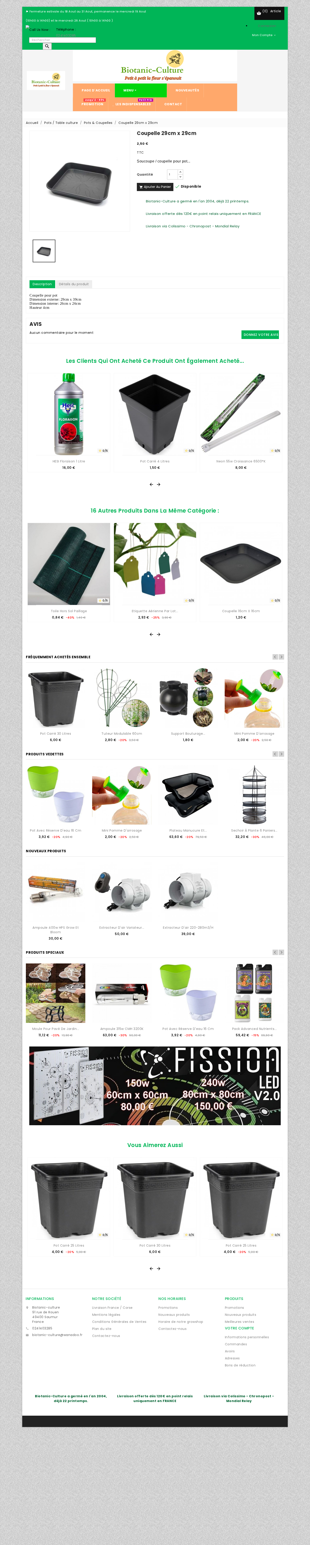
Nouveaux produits (174, 1314)
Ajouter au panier (155, 186)
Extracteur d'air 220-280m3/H (188, 927)
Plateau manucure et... (188, 830)
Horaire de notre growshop (180, 1321)
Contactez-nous (106, 1336)
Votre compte (239, 1328)
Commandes (236, 1344)
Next (281, 657)
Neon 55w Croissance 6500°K (241, 461)
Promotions (168, 1307)
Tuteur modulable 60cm (121, 733)
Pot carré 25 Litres (69, 1245)
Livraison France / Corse (112, 1307)
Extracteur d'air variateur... (121, 927)
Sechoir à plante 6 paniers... (254, 830)
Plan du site (102, 1328)
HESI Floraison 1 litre (69, 461)
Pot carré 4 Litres (155, 461)
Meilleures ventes (239, 1321)
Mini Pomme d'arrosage (254, 733)
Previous (275, 657)
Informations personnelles (247, 1337)
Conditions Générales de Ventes (119, 1321)
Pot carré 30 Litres (55, 733)
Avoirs (230, 1351)
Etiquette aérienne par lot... (155, 611)
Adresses (232, 1358)
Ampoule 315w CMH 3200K (122, 1029)
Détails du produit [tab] (74, 284)
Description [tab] (42, 284)
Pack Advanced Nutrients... (254, 1029)
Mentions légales (106, 1314)
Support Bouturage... (188, 733)
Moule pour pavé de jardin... (55, 1029)
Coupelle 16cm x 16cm (241, 611)
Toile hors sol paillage (69, 611)
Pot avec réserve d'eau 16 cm (55, 830)
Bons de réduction (240, 1365)
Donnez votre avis (261, 334)
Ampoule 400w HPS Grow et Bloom (55, 929)
